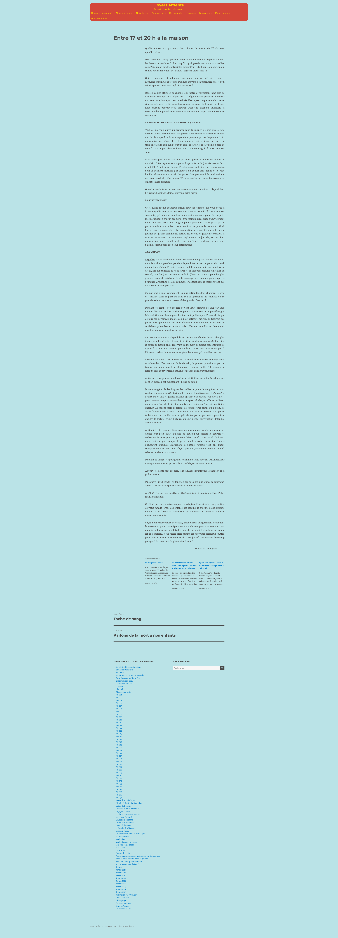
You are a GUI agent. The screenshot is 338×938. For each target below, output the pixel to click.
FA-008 (119, 714)
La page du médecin (124, 811)
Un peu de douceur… (124, 909)
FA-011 (119, 723)
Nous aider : (205, 13)
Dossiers (191, 13)
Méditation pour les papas (126, 842)
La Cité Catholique (123, 806)
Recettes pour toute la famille (128, 864)
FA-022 (119, 753)
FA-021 (119, 750)
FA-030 (119, 775)
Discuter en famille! (124, 684)
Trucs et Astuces (123, 906)
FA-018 (119, 742)
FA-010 (119, 720)
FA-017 (119, 739)
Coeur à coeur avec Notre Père (128, 678)
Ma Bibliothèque (122, 836)
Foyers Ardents (169, 5)
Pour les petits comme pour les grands (132, 859)
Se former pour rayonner (126, 895)
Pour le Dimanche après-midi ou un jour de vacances (138, 856)
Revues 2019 (121, 875)
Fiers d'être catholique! (125, 800)
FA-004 (119, 703)
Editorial (119, 689)
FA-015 (119, 734)
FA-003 (119, 700)
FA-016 (119, 736)
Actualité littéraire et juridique (128, 667)
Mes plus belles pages (125, 845)
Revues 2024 (121, 889)
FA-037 (119, 795)
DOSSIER (119, 686)
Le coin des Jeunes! (124, 817)
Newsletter (142, 13)
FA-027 (119, 767)
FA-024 (119, 759)
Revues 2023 (121, 886)
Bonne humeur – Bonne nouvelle (130, 675)
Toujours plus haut (124, 903)
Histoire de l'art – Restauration (129, 803)
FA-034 (119, 786)
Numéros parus (124, 13)
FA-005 (119, 706)
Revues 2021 (121, 881)
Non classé (120, 848)
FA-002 (119, 698)
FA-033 (119, 784)
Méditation (120, 839)
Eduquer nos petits (123, 692)
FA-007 (119, 711)
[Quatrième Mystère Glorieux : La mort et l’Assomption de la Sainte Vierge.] (212, 575)
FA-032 (119, 781)
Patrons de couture (124, 853)
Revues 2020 (121, 878)
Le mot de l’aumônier (125, 823)
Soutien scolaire (122, 898)
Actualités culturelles (124, 670)
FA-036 (119, 792)
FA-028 (119, 770)
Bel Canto (120, 673)
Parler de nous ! (223, 13)
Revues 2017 (121, 870)
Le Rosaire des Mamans (125, 828)
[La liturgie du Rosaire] (158, 573)
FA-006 (119, 709)
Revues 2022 (121, 884)
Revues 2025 (121, 892)
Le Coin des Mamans (124, 820)
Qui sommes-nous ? (101, 13)
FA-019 (119, 745)
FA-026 (119, 764)
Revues (119, 867)
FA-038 (119, 798)
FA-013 (119, 728)
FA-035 (119, 789)
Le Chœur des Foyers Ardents (128, 814)
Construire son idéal (124, 681)
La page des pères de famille (127, 809)
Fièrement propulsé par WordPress (119, 926)
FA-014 (119, 731)
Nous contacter (99, 18)
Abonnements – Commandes (167, 13)
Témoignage (121, 900)
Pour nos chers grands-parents (129, 861)
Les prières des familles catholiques (130, 834)
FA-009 (119, 717)
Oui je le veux (121, 850)
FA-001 (119, 695)
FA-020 (119, 748)
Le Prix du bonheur (124, 825)
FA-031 (119, 778)
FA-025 (119, 761)
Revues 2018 (121, 873)
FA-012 (119, 725)
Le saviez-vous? (122, 831)
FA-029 (119, 773)
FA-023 (119, 756)
